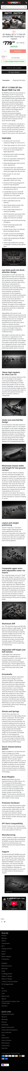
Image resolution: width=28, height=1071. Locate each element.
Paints (3, 971)
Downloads (5, 1024)
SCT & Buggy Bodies (7, 984)
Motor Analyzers (6, 956)
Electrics (4, 935)
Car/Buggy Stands (7, 974)
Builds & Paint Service (8, 1027)
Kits (3, 988)
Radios (4, 954)
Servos (4, 951)
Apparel (4, 999)
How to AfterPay (6, 1032)
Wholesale (5, 1019)
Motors (4, 941)
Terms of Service (6, 1040)
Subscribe (4, 1048)
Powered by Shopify (15, 1053)
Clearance (4, 1006)
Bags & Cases (5, 996)
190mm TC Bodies (7, 976)
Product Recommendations (10, 1030)
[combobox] (5, 1065)
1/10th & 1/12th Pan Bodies (10, 981)
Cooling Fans (5, 959)
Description (6, 80)
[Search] (25, 7)
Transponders (6, 943)
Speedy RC (7, 1053)
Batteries (4, 938)
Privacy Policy (5, 1045)
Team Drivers (5, 1038)
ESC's (3, 946)
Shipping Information (19, 80)
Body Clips (5, 968)
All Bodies (4, 963)
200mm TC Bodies (7, 979)
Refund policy (6, 1043)
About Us (4, 1017)
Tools (3, 993)
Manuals (4, 1022)
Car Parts (4, 991)
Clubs (3, 1035)
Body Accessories (7, 966)
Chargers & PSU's (7, 948)
